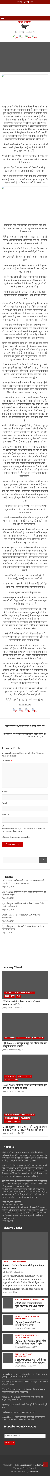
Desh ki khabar (27, 993)
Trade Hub (25, 1118)
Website (5, 815)
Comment (7, 761)
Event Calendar (12, 993)
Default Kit (39, 1465)
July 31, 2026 (7, 1008)
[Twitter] (28, 39)
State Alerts (37, 1038)
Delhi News (10, 1038)
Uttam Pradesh (25, 1465)
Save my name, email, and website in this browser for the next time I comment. (24, 830)
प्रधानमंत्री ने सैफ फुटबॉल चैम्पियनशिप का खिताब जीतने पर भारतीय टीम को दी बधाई (25, 735)
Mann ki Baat (26, 1354)
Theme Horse (28, 1468)
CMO (17, 1300)
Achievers (21, 1261)
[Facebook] (22, 39)
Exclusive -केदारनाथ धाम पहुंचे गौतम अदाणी (18, 1412)
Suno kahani (24, 22)
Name (5, 792)
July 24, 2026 (8, 1050)
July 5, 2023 (19, 32)
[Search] (43, 860)
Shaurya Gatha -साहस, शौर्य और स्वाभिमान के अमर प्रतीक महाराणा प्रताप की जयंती (30, 1363)
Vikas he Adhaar (12, 1115)
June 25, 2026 (20, 1309)
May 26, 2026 (20, 1328)
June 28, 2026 (8, 1091)
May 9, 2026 (20, 1366)
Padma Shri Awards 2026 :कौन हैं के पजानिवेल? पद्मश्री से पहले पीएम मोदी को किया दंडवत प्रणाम (30, 1344)
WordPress (33, 1472)
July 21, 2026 (7, 1272)
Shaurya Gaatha (13, 1228)
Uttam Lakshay (11, 1080)
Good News (10, 996)
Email (5, 803)
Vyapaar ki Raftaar (13, 1121)
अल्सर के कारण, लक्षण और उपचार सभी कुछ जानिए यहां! (24, 726)
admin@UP (30, 32)
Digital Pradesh (11, 1118)
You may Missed (13, 967)
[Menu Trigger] (2, 18)
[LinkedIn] (34, 39)
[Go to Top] (45, 1464)
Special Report (21, 1319)
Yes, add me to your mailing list (17, 837)
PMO (19, 996)
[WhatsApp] (15, 39)
